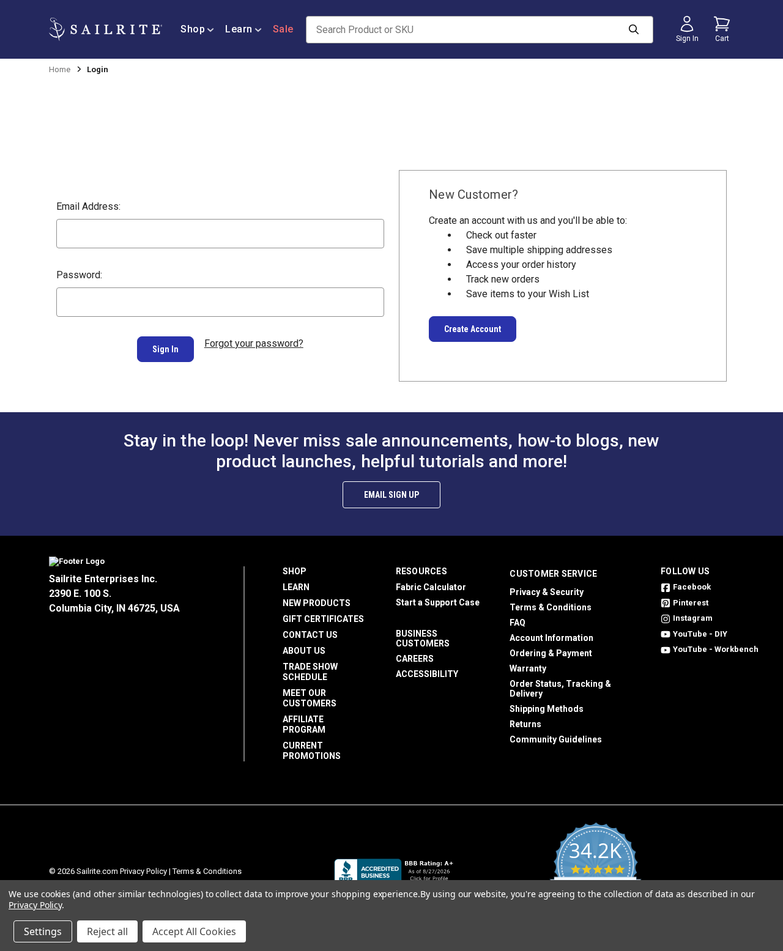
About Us (304, 651)
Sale (283, 29)
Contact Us (310, 635)
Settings (43, 931)
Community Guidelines (556, 739)
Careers (415, 659)
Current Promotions (312, 751)
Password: (79, 275)
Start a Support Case (438, 602)
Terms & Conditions (551, 607)
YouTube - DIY (700, 633)
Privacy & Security (547, 592)
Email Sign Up (391, 495)
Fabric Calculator (431, 587)
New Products (317, 603)
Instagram (693, 618)
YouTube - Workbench (716, 649)
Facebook (692, 586)
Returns (525, 724)
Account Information (551, 638)
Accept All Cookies (194, 931)
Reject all (107, 931)
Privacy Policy (143, 871)
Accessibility (427, 674)
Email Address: (88, 206)
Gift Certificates (323, 619)
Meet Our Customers (309, 698)
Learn (239, 29)
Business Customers (423, 638)
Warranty (528, 668)
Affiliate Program (304, 724)
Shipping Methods (547, 709)
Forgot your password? (253, 343)
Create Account (472, 329)
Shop (192, 29)
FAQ (517, 622)
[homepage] (105, 29)
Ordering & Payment (551, 653)
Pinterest (690, 602)
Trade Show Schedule (310, 672)
